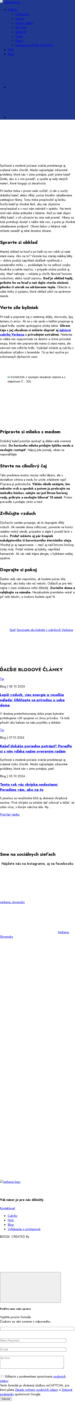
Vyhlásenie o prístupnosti (24, 1229)
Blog (11, 54)
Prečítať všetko (10, 814)
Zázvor (19, 18)
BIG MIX (21, 27)
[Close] (30, 1287)
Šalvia (19, 41)
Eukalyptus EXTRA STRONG (34, 45)
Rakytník (20, 32)
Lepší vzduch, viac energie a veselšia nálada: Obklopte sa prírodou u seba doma (32, 700)
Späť (13, 630)
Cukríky (12, 10)
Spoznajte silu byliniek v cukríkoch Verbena (45, 630)
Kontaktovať (7, 1208)
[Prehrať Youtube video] (38, 397)
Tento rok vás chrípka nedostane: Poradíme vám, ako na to (29, 787)
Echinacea (22, 14)
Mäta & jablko (24, 23)
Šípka (19, 36)
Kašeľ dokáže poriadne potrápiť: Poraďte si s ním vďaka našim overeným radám (36, 748)
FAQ (11, 49)
